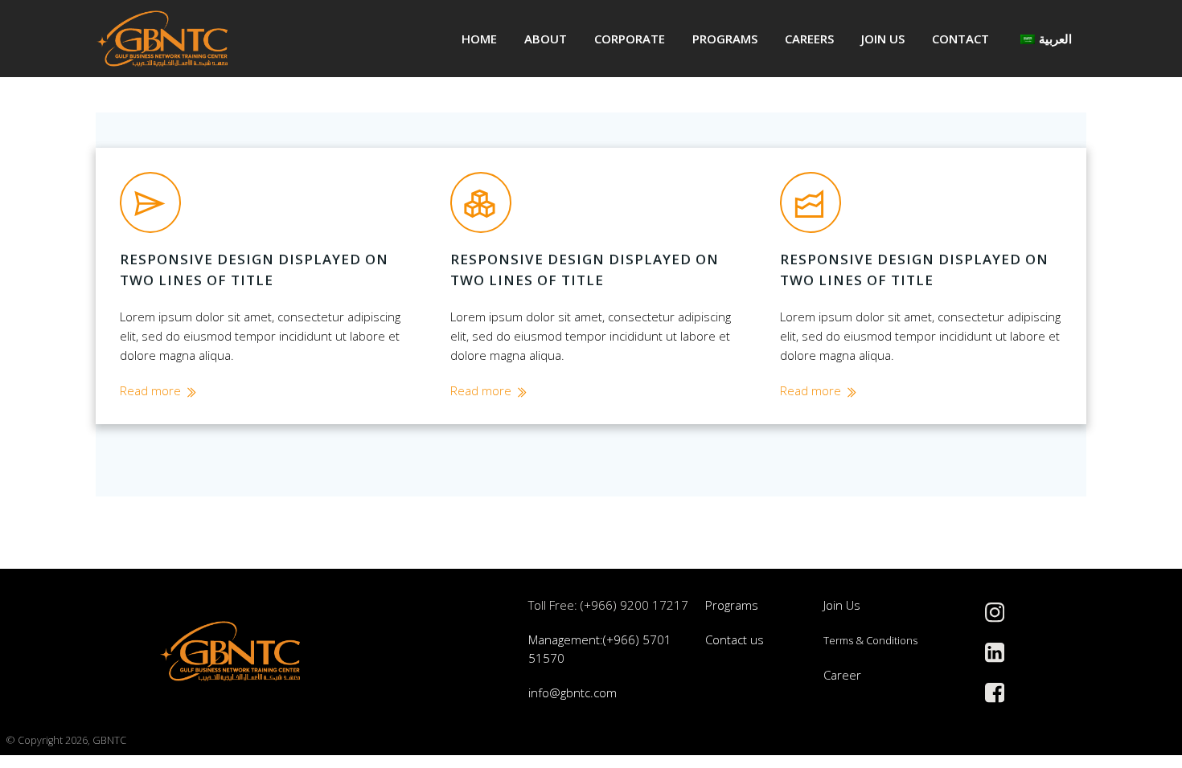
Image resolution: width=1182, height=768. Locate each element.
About (545, 39)
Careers (809, 39)
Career (842, 675)
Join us (883, 39)
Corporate (629, 39)
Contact (960, 39)
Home (479, 39)
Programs (724, 39)
